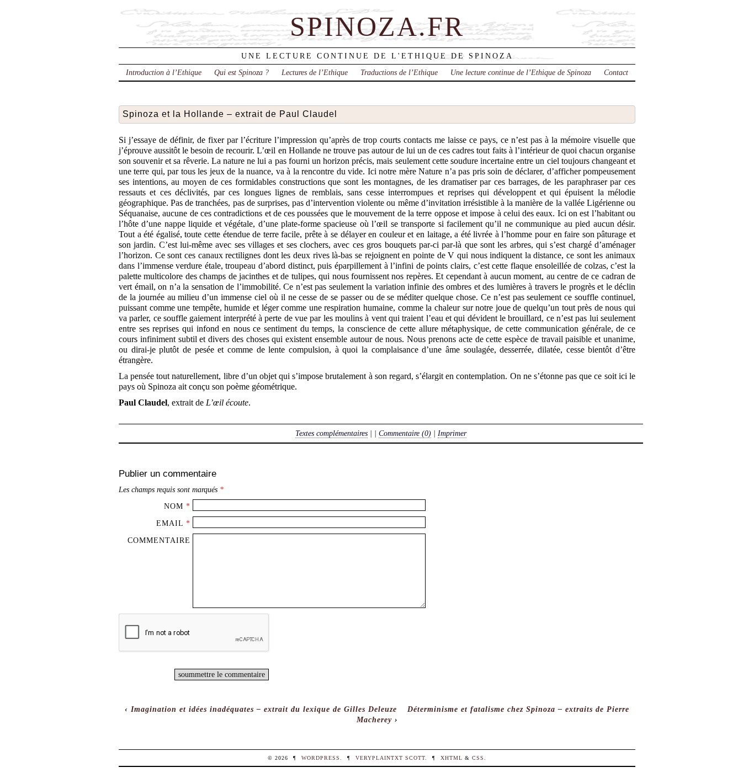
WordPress (320, 758)
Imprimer (452, 433)
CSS (478, 758)
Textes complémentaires (331, 433)
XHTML (451, 758)
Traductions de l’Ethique (399, 72)
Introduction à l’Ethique (163, 72)
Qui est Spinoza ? (241, 72)
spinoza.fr (377, 26)
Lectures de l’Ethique (315, 72)
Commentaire (159, 540)
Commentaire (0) (405, 433)
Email (169, 523)
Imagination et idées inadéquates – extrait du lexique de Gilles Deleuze (264, 709)
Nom (173, 506)
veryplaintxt (379, 758)
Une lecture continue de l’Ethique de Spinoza (520, 72)
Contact (616, 72)
